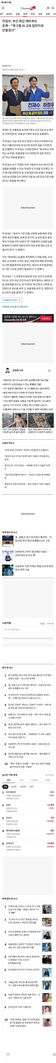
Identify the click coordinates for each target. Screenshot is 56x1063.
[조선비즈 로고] (28, 8)
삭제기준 (50, 623)
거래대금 (34, 780)
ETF (31, 787)
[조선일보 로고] (6, 2)
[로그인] (48, 8)
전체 (5, 787)
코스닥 (23, 787)
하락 (21, 780)
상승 (8, 780)
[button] (3, 8)
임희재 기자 (6, 66)
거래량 (47, 780)
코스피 (13, 787)
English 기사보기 (11, 300)
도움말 (42, 623)
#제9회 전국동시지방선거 (15, 306)
